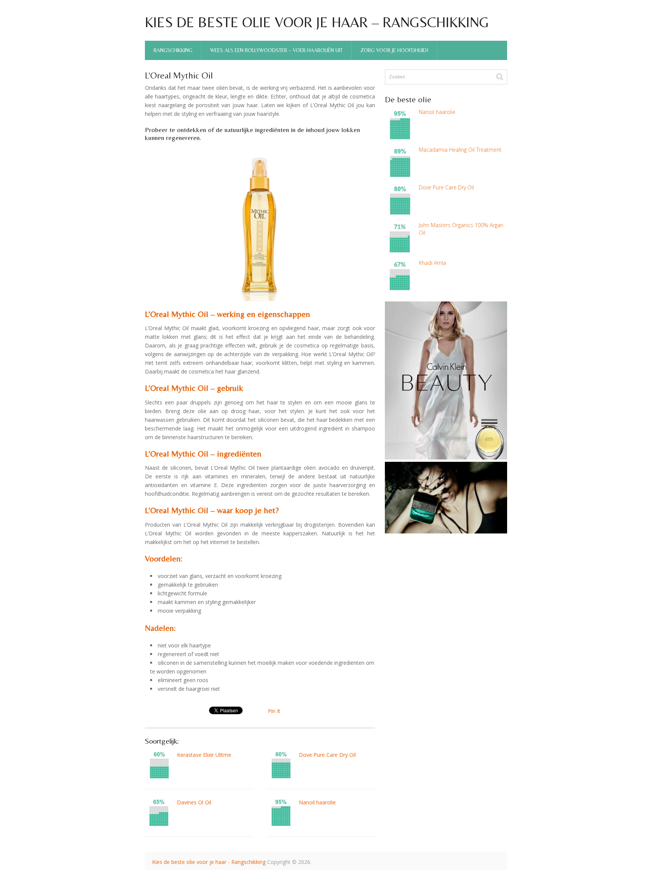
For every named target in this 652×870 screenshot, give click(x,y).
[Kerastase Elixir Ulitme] (159, 765)
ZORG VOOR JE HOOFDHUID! (394, 50)
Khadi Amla (432, 262)
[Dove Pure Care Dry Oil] (281, 765)
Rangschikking (173, 50)
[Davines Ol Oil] (159, 813)
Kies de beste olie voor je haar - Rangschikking (209, 861)
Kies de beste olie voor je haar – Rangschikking (317, 22)
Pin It (274, 711)
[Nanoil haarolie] (281, 813)
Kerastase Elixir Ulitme (204, 754)
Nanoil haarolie (317, 802)
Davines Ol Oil (194, 802)
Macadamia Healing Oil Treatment (460, 149)
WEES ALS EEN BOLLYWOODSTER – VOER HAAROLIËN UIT (276, 50)
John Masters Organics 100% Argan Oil (461, 228)
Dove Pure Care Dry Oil (327, 754)
